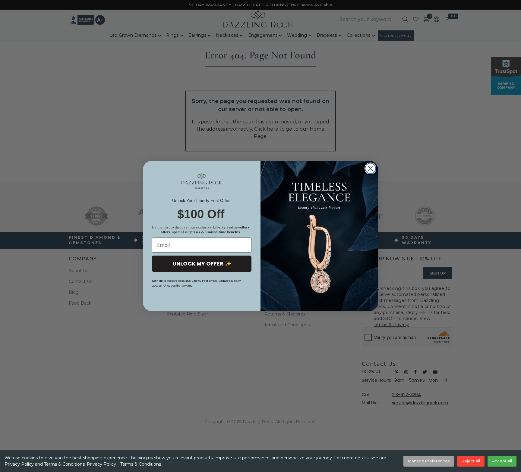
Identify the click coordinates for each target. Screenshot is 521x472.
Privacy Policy (101, 464)
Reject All (471, 460)
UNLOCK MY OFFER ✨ (201, 263)
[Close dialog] (370, 168)
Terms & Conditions (140, 464)
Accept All (502, 460)
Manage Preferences (429, 460)
